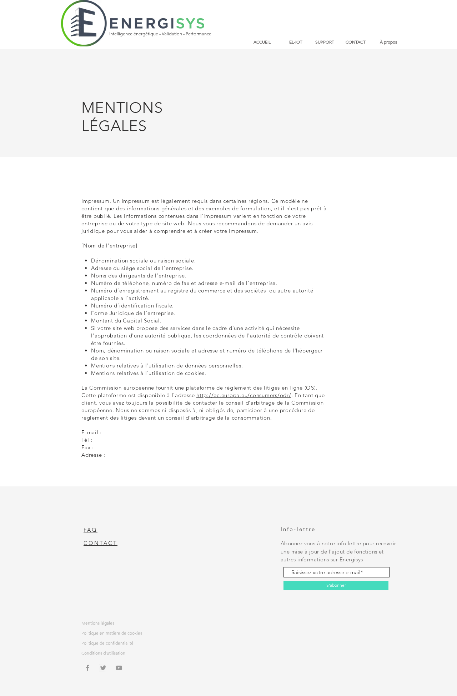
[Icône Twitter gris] (103, 668)
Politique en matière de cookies (111, 633)
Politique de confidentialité (107, 643)
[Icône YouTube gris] (119, 668)
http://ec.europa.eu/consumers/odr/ (243, 395)
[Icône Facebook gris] (87, 668)
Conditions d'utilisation (103, 653)
